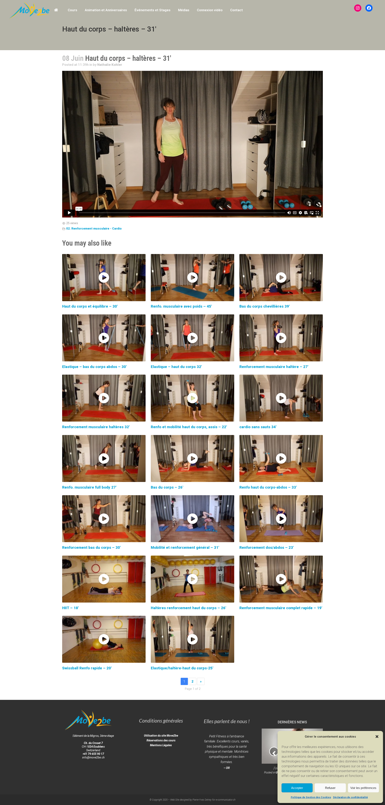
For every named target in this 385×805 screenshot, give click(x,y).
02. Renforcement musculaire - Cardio (94, 228)
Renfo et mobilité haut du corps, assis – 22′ (189, 427)
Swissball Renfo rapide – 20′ (87, 668)
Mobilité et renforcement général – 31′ (185, 547)
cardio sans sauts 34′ (258, 427)
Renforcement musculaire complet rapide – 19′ (280, 608)
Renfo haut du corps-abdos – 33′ (268, 487)
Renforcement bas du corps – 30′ (91, 547)
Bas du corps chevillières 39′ (264, 306)
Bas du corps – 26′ (167, 487)
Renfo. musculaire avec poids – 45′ (181, 306)
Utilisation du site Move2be (161, 735)
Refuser (330, 788)
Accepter (297, 788)
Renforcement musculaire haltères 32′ (96, 427)
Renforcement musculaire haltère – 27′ (273, 367)
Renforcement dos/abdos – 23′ (266, 547)
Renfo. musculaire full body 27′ (89, 487)
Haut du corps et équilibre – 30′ (90, 306)
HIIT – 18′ (70, 608)
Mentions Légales (161, 745)
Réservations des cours (161, 740)
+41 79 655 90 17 (93, 753)
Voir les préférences (363, 788)
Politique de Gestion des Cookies (311, 797)
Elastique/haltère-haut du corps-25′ (182, 668)
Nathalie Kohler (109, 65)
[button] (377, 737)
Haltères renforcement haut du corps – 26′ (188, 608)
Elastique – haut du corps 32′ (176, 367)
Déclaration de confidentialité (350, 797)
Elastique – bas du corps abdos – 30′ (94, 367)
